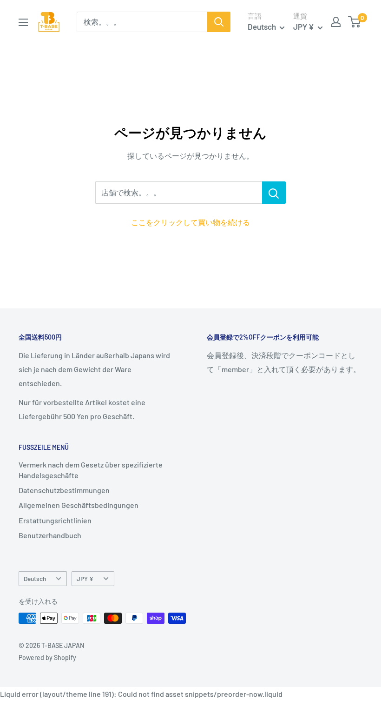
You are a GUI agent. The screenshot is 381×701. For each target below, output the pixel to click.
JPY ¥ (85, 578)
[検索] (218, 22)
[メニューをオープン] (23, 22)
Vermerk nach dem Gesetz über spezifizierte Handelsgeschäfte (91, 469)
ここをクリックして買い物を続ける (190, 222)
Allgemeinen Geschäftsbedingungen (78, 505)
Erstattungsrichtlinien (55, 520)
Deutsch (35, 578)
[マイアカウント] (336, 22)
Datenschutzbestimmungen (64, 490)
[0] (355, 21)
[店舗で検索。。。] (274, 192)
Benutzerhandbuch (50, 535)
